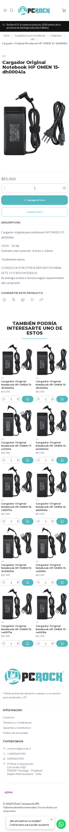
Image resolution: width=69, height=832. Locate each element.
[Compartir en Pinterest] (32, 300)
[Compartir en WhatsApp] (23, 300)
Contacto (8, 717)
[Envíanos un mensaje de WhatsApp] (61, 824)
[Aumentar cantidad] (64, 188)
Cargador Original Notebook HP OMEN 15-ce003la (51, 629)
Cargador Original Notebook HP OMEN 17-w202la (16, 445)
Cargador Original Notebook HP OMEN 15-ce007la (16, 629)
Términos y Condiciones (17, 722)
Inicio (6, 35)
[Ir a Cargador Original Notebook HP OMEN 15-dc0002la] (17, 543)
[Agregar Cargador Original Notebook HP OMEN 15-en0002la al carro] (62, 460)
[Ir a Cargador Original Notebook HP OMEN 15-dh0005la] (17, 360)
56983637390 (15, 758)
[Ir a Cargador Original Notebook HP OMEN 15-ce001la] (52, 543)
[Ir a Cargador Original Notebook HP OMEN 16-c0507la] (17, 482)
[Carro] (64, 10)
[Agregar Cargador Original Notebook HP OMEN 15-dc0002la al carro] (27, 582)
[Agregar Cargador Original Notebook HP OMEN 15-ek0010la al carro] (62, 521)
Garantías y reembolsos (17, 727)
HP (32, 39)
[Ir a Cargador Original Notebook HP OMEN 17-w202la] (17, 421)
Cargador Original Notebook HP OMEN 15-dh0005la (16, 384)
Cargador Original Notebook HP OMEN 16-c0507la (16, 507)
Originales (56, 35)
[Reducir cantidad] (4, 188)
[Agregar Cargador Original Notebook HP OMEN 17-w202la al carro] (27, 460)
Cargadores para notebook (30, 35)
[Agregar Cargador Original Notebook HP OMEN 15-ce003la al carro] (62, 643)
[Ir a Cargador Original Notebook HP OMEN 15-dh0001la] (52, 360)
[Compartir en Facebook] (4, 300)
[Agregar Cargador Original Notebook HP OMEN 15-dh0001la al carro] (62, 399)
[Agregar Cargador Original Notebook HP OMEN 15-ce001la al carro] (62, 582)
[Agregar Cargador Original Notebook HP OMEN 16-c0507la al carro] (27, 521)
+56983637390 (16, 753)
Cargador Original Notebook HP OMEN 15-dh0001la (51, 384)
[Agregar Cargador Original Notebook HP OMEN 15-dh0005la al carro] (27, 399)
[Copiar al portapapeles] (41, 300)
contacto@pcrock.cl (19, 748)
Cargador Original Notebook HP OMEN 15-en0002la (51, 445)
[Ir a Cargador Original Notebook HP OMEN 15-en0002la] (52, 421)
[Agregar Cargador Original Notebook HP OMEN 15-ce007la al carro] (27, 643)
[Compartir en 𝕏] (13, 300)
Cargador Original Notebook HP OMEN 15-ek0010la (51, 507)
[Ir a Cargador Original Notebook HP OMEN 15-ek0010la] (52, 482)
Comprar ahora (34, 211)
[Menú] (5, 10)
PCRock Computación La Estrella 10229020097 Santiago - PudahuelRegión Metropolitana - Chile (24, 768)
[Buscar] (11, 10)
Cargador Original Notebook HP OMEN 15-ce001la (51, 568)
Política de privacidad (15, 732)
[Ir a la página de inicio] (34, 10)
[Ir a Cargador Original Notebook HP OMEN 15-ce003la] (52, 604)
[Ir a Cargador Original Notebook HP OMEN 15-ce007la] (17, 604)
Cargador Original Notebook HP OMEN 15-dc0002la (16, 568)
